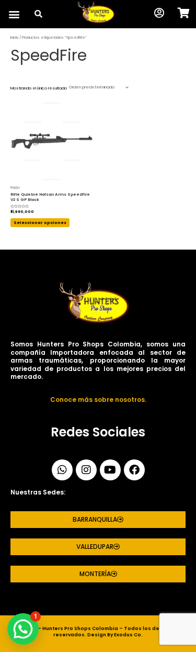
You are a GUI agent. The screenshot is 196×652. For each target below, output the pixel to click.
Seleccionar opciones (40, 223)
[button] (13, 14)
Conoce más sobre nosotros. (98, 399)
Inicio (14, 37)
